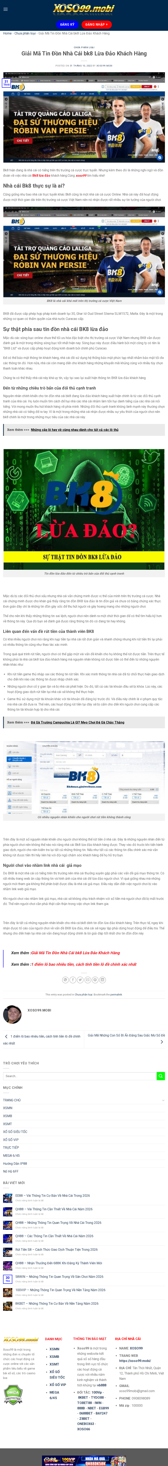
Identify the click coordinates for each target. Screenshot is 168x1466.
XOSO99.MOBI (104, 65)
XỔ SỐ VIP (11, 1140)
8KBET (83, 1398)
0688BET (86, 1413)
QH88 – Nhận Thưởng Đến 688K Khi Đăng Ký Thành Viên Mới (58, 1263)
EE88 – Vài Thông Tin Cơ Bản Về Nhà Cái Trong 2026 (52, 1196)
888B (81, 1408)
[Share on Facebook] (72, 980)
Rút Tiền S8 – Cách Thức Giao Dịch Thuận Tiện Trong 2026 (56, 1250)
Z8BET (84, 1419)
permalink (116, 994)
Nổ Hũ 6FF (10, 1171)
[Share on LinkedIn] (102, 980)
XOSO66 (83, 1429)
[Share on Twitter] (80, 980)
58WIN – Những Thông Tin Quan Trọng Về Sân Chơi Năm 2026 (59, 1277)
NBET (92, 1408)
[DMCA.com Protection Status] (13, 1395)
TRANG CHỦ (11, 1100)
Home (7, 33)
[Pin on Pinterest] (95, 980)
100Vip (97, 1392)
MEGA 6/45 (11, 1156)
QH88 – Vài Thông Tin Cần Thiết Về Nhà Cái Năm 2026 (54, 1209)
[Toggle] (163, 1100)
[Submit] (161, 1076)
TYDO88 (97, 1398)
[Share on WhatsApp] (65, 980)
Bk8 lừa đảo (41, 176)
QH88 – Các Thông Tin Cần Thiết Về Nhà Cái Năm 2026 (54, 1236)
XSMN (7, 1108)
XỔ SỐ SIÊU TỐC (15, 1132)
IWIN (98, 1403)
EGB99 (104, 1408)
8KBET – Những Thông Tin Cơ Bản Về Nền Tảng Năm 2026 (57, 1304)
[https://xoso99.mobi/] (84, 1460)
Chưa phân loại (25, 33)
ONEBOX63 (85, 1424)
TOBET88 (84, 1403)
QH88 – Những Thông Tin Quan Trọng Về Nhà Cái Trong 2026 (58, 1223)
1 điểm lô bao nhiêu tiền (52, 964)
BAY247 (101, 1413)
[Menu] (5, 9)
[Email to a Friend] (87, 980)
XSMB (7, 1116)
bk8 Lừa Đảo (86, 953)
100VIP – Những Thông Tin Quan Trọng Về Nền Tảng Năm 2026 (60, 1290)
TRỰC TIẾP (11, 1148)
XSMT (7, 1124)
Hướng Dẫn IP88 (15, 1164)
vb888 (101, 1385)
